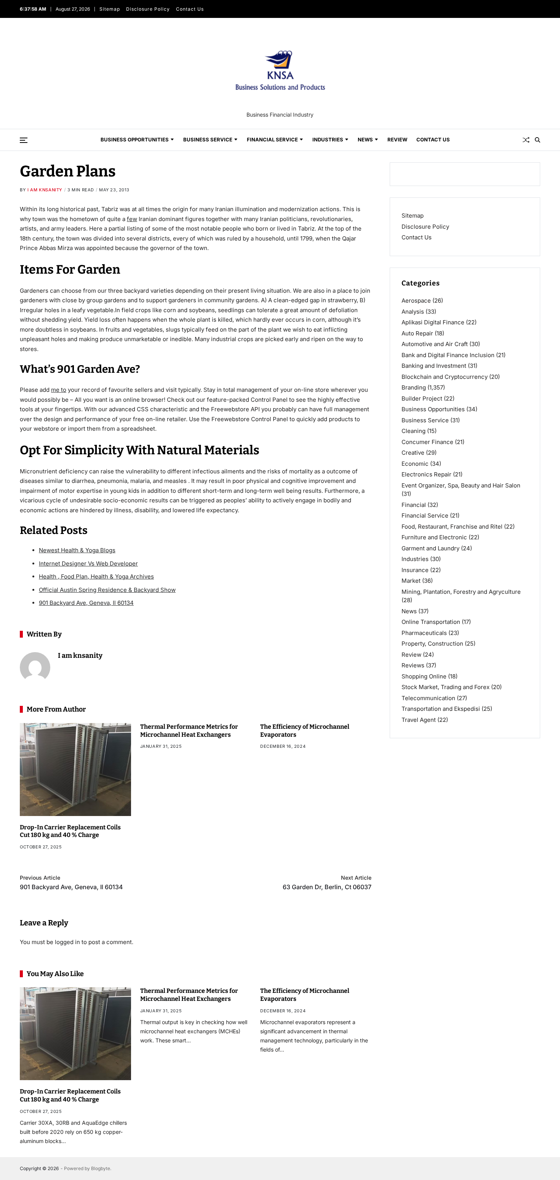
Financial (414, 504)
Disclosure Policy (148, 9)
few (132, 219)
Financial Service (272, 139)
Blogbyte (100, 1168)
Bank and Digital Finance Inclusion (448, 354)
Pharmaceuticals (424, 632)
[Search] (537, 140)
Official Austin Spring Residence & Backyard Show (107, 589)
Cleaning (414, 430)
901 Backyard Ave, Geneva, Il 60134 (86, 602)
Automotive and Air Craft (435, 344)
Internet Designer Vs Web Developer (88, 563)
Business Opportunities (135, 139)
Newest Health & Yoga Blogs (77, 550)
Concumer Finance (427, 441)
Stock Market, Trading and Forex (446, 687)
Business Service (207, 139)
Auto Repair (417, 333)
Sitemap (109, 9)
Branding (414, 387)
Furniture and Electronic (434, 537)
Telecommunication (428, 697)
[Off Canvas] (23, 140)
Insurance (415, 569)
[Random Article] (526, 139)
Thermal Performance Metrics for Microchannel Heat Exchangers (189, 994)
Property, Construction (432, 643)
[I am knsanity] (35, 667)
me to (58, 389)
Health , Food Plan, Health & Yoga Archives (96, 576)
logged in (67, 942)
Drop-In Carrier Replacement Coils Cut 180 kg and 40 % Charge (70, 831)
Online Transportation (431, 621)
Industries (327, 139)
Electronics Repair (426, 474)
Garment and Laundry (430, 548)
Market (411, 580)
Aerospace (416, 300)
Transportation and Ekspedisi (441, 708)
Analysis (413, 311)
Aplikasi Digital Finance (433, 322)
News (365, 139)
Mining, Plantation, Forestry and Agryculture (461, 591)
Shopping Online (424, 676)
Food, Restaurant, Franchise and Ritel (452, 526)
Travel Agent (419, 719)
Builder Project (422, 398)
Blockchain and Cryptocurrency (445, 376)
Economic (415, 463)
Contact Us (190, 9)
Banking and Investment (434, 365)
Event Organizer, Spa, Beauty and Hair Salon (461, 485)
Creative (413, 452)
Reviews (413, 665)
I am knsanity (44, 189)
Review (397, 139)
